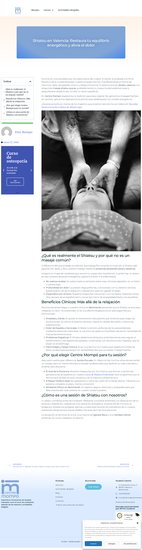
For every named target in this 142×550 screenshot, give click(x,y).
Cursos (47, 10)
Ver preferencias (130, 544)
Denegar (111, 544)
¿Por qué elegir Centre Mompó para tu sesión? (17, 106)
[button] (137, 523)
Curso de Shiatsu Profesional (99, 374)
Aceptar (93, 544)
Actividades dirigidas (68, 10)
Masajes (35, 10)
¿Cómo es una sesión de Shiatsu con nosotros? (17, 113)
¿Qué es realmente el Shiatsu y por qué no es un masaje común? (17, 92)
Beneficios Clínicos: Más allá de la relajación (18, 100)
